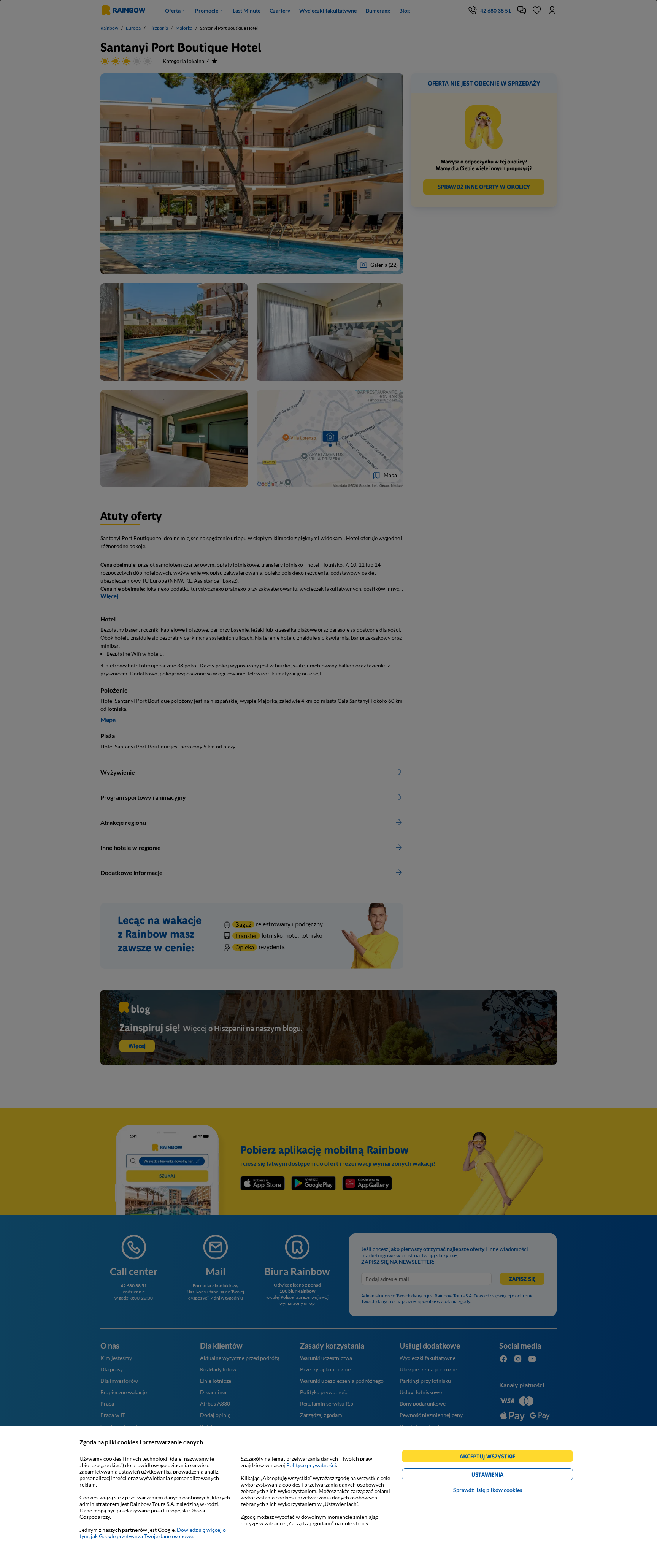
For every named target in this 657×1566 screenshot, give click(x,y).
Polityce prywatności (311, 1465)
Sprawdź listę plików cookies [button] (487, 1490)
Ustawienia (500, 1475)
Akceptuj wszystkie (491, 1457)
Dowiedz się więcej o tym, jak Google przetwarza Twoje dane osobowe (152, 1532)
